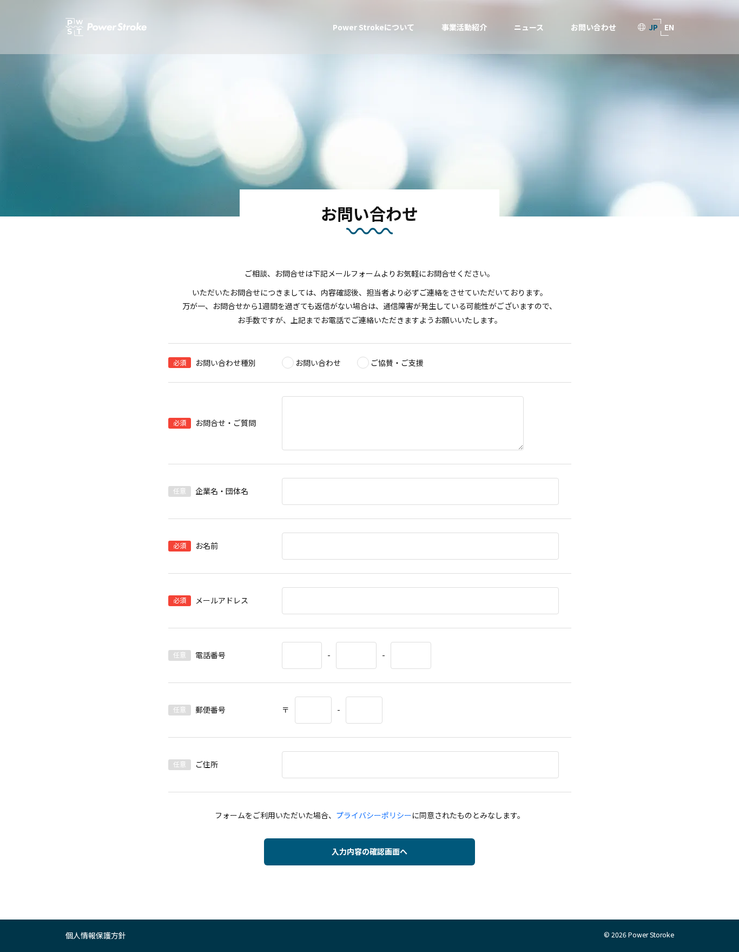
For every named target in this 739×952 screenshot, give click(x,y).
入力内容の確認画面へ (369, 851)
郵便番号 (210, 709)
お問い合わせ (593, 27)
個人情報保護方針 (95, 935)
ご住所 (206, 764)
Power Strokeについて (373, 27)
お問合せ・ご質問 (225, 422)
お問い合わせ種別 (225, 362)
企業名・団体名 (221, 490)
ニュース (529, 27)
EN (669, 27)
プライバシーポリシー (374, 815)
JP (653, 27)
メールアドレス (221, 600)
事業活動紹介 (464, 27)
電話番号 (210, 654)
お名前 (206, 545)
